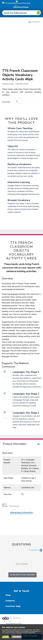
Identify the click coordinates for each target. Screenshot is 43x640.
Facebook (25, 618)
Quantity (6, 101)
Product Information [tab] (14, 444)
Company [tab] (10, 600)
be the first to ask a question (22, 575)
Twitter (30, 618)
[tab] (22, 564)
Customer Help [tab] (13, 606)
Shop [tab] (8, 595)
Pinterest (34, 618)
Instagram (39, 618)
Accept (5, 637)
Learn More (17, 637)
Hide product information (21, 512)
